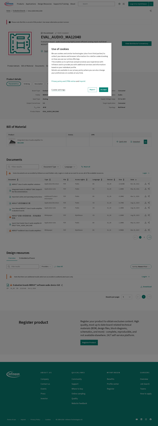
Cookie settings (58, 90)
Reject (92, 89)
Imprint (82, 81)
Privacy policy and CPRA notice (63, 81)
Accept (104, 89)
